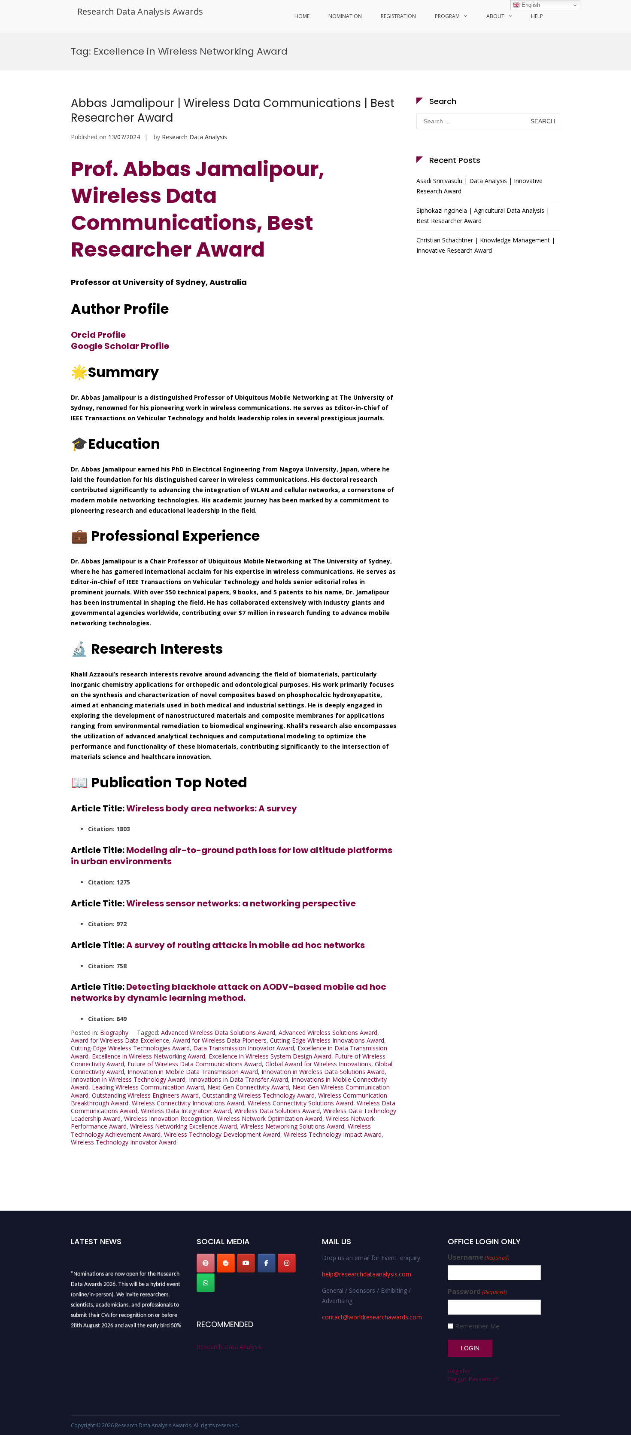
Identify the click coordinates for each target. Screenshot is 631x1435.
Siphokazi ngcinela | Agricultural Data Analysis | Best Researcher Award (482, 215)
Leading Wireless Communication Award (148, 1087)
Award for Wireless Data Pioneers (220, 1040)
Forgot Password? (473, 1379)
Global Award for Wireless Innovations (318, 1064)
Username (479, 1257)
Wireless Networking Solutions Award (292, 1126)
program (447, 16)
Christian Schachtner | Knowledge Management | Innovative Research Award (485, 245)
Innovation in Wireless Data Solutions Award (323, 1072)
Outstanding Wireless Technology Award (258, 1095)
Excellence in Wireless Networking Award (148, 1056)
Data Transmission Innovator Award (243, 1048)
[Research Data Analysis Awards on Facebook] (267, 1263)
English (530, 5)
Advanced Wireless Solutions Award (328, 1032)
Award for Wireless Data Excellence (120, 1040)
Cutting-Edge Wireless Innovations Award (327, 1040)
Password (477, 1291)
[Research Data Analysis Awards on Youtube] (246, 1263)
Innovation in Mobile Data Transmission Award (192, 1072)
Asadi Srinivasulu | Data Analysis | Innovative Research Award (479, 186)
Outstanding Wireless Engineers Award (145, 1095)
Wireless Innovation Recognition (168, 1118)
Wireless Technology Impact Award (333, 1134)
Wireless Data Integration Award (186, 1111)
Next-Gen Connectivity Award (248, 1087)
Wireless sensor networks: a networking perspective (241, 903)
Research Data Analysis (194, 137)
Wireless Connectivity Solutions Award (300, 1103)
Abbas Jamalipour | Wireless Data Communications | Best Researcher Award (232, 110)
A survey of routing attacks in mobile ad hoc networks (245, 945)
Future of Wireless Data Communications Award (194, 1064)
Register (459, 1371)
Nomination (345, 16)
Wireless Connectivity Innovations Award (188, 1103)
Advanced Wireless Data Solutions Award (218, 1032)
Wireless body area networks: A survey (211, 808)
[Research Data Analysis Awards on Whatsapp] (206, 1282)
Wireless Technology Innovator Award (123, 1142)
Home (301, 16)
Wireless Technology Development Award (222, 1134)
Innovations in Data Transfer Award (238, 1079)
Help (537, 16)
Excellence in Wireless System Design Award (270, 1056)
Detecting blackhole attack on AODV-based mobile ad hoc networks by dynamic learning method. (228, 992)
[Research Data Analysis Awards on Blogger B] (226, 1263)
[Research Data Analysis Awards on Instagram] (287, 1263)
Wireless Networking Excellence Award (183, 1126)
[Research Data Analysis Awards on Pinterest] (206, 1263)
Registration (398, 16)
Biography (114, 1032)
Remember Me (477, 1326)
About (495, 16)
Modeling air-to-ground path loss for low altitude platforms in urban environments (231, 855)
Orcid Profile (98, 335)
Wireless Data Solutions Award (277, 1111)
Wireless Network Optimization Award (269, 1118)
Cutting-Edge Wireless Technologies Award (130, 1048)
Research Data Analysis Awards (140, 11)
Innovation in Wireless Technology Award (128, 1079)
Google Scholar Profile (120, 346)
